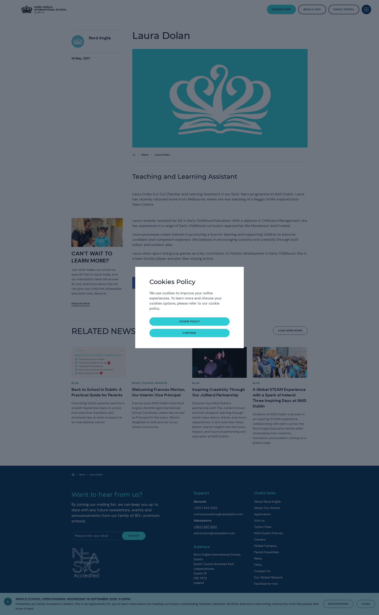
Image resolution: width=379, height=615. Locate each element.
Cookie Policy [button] (189, 321)
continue (189, 332)
